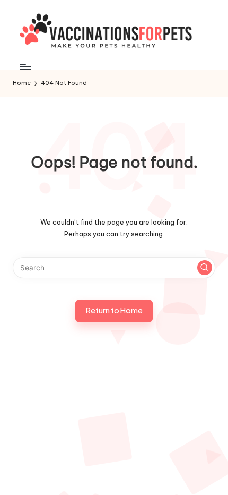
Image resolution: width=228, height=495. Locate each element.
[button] (204, 267)
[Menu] (25, 67)
